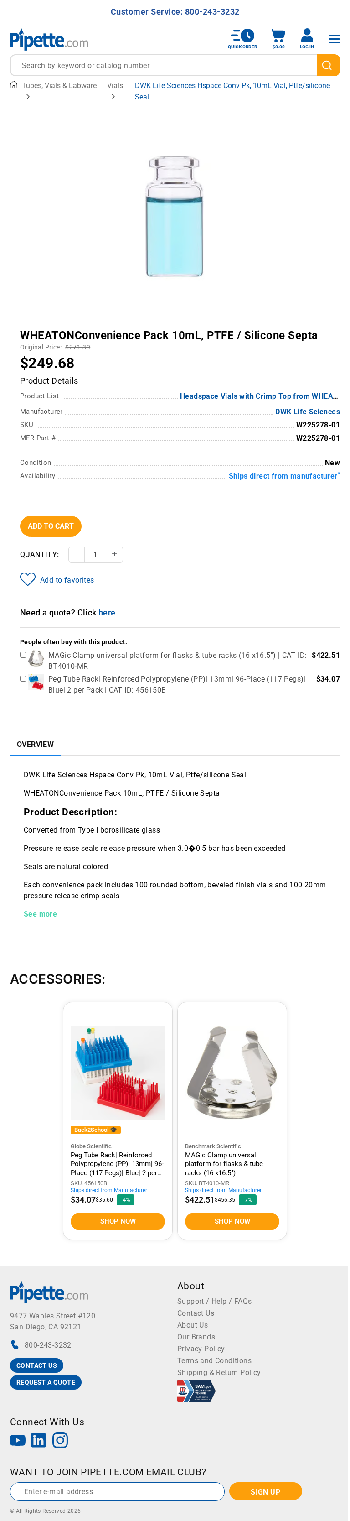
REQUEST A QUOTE (45, 1382)
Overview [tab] (35, 744)
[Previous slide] (79, 329)
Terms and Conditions (214, 1360)
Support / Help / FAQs (214, 1301)
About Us (192, 1325)
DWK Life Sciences (307, 411)
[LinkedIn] (38, 1441)
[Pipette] (49, 39)
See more (40, 914)
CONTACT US (36, 1365)
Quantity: (39, 554)
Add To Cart (51, 526)
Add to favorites (67, 580)
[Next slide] (271, 329)
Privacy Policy (201, 1348)
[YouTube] (18, 1441)
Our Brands (196, 1337)
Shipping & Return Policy (219, 1372)
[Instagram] (60, 1441)
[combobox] (175, 65)
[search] (328, 65)
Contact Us (195, 1313)
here (107, 612)
